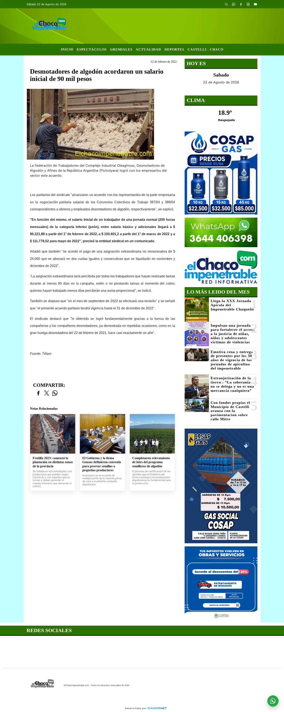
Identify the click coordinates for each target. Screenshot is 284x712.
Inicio (67, 49)
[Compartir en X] (46, 393)
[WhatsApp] (233, 4)
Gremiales (121, 49)
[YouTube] (255, 4)
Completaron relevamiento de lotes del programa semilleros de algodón (151, 462)
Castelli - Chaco (205, 49)
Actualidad (148, 49)
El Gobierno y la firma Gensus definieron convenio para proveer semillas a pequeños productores (101, 464)
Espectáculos (92, 49)
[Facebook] (240, 4)
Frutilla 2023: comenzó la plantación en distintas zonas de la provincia (53, 462)
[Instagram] (248, 4)
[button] (226, 4)
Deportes (174, 49)
